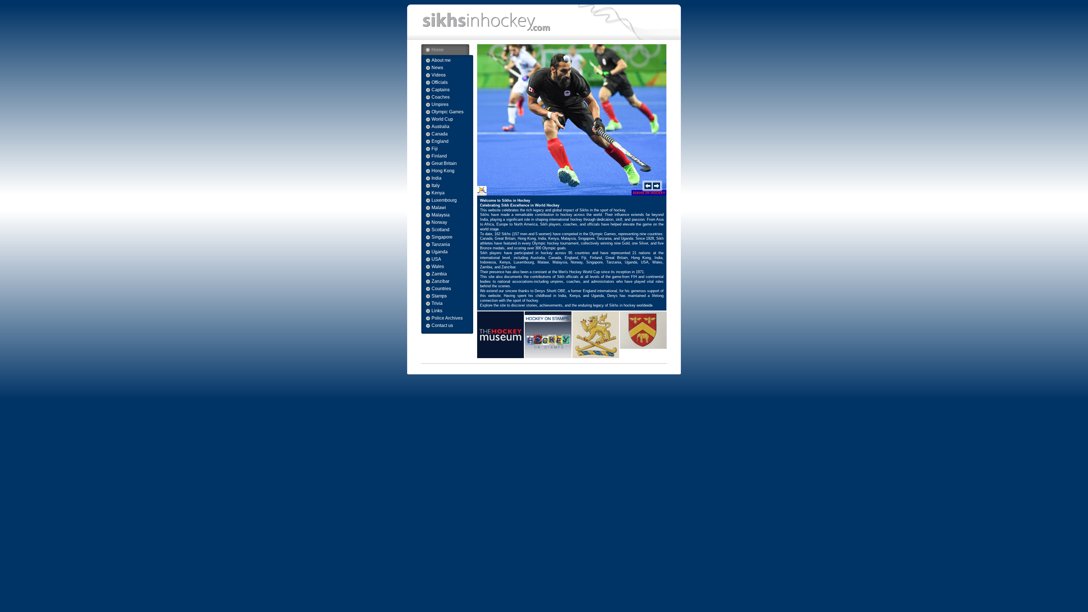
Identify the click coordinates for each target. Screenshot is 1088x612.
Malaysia (441, 215)
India (436, 178)
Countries (441, 288)
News (437, 67)
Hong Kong (443, 171)
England (440, 141)
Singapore (442, 237)
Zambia (439, 274)
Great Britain (444, 163)
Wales (438, 266)
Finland (439, 156)
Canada (440, 134)
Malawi (439, 207)
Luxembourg (444, 200)
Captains (441, 90)
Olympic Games (448, 112)
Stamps (439, 296)
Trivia (437, 303)
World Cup (442, 119)
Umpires (440, 104)
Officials (440, 82)
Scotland (440, 230)
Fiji (435, 148)
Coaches (441, 97)
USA (436, 259)
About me (441, 60)
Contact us (442, 325)
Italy (436, 185)
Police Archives (447, 318)
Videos (439, 75)
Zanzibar (440, 281)
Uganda (440, 252)
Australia (440, 126)
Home (438, 49)
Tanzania (441, 244)
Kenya (438, 193)
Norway (439, 222)
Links (437, 311)
